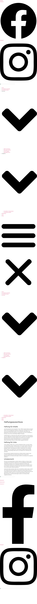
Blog (3, 215)
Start (3, 87)
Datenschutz (2, 482)
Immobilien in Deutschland (8, 211)
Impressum (2, 480)
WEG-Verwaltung (7, 148)
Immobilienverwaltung (6, 88)
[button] (18, 253)
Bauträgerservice (7, 152)
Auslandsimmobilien (7, 212)
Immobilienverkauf (5, 294)
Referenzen (4, 213)
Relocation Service (7, 150)
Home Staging (6, 151)
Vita (2, 214)
